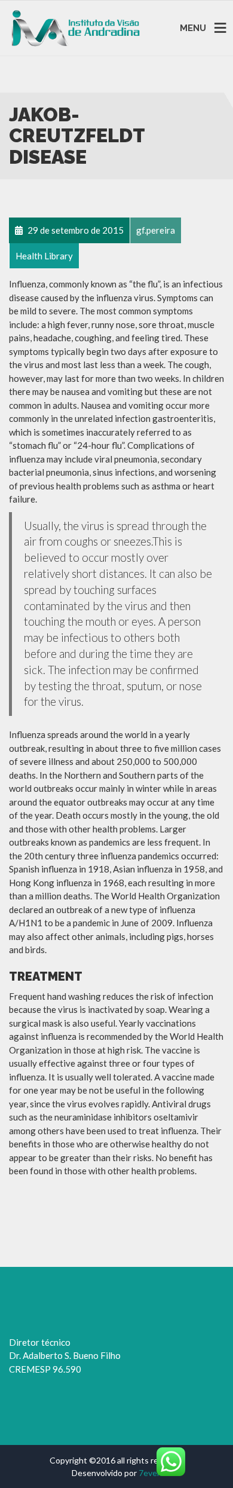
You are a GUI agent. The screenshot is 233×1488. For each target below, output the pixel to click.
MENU (193, 27)
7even (150, 1473)
